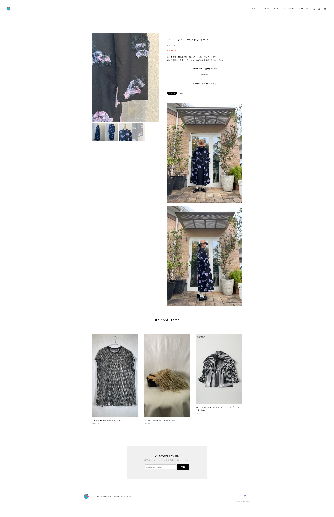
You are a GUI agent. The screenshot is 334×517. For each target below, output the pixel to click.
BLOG (276, 9)
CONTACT (303, 9)
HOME (255, 9)
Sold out (204, 75)
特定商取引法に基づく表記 (123, 496)
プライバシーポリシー (104, 496)
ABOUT (266, 9)
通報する (182, 93)
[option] (125, 77)
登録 (183, 467)
